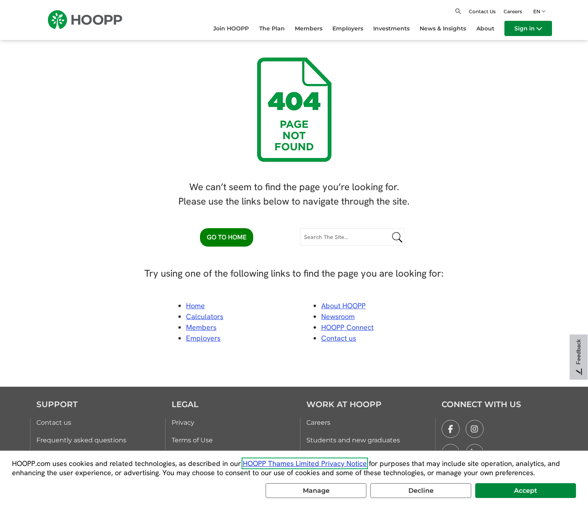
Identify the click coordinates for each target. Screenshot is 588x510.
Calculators (204, 316)
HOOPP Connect (347, 327)
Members (201, 327)
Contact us (53, 422)
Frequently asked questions (81, 440)
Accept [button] (525, 490)
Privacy (183, 422)
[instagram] (475, 429)
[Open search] (458, 11)
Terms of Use (192, 440)
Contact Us (482, 11)
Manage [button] (316, 490)
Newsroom (338, 316)
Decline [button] (421, 490)
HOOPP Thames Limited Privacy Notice (305, 463)
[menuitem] (236, 28)
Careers (513, 11)
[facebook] (451, 429)
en (536, 11)
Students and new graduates (353, 440)
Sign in (525, 28)
